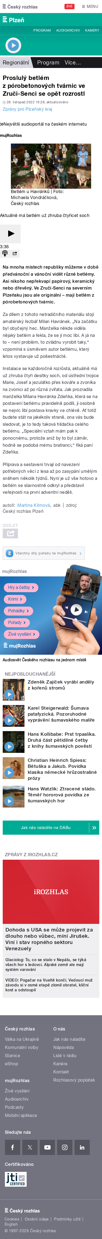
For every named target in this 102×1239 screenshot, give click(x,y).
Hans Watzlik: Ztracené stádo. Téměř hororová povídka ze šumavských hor (62, 794)
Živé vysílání (19, 634)
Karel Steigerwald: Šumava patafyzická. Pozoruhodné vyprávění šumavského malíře (61, 714)
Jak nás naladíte (69, 1039)
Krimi (13, 599)
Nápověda (63, 1047)
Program (42, 30)
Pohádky (16, 610)
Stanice (12, 1055)
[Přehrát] (10, 234)
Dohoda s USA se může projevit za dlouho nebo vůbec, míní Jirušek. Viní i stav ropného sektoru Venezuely (49, 939)
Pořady (14, 622)
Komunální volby (21, 1047)
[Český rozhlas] (20, 6)
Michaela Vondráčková (34, 197)
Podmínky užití (67, 1219)
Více (73, 62)
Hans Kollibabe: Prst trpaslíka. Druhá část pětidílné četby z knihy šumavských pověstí (62, 740)
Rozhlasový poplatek (74, 1080)
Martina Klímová (33, 505)
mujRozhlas (14, 571)
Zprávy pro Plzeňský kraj (27, 109)
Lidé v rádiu (65, 1055)
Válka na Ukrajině (22, 1039)
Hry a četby (19, 587)
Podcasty (14, 1107)
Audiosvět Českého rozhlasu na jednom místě (44, 660)
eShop (11, 1063)
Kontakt (61, 1072)
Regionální (16, 62)
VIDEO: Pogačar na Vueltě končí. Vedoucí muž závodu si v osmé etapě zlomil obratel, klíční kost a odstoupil (49, 985)
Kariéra (60, 1063)
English (11, 1224)
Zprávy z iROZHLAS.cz (31, 854)
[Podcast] (5, 254)
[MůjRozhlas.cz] (11, 136)
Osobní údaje (37, 1219)
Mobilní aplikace (21, 1115)
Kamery (92, 30)
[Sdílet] (15, 254)
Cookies (12, 1219)
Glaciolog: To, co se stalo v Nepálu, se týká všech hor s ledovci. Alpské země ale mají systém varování (45, 965)
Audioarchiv (68, 30)
